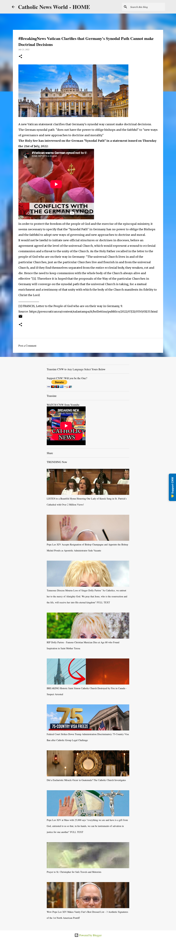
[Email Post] (20, 317)
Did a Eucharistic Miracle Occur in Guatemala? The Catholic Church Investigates (86, 780)
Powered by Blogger (90, 935)
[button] (20, 56)
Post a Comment (27, 345)
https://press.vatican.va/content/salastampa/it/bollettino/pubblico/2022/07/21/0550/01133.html (93, 311)
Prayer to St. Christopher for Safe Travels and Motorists (74, 872)
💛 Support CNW (172, 487)
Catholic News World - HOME (54, 7)
